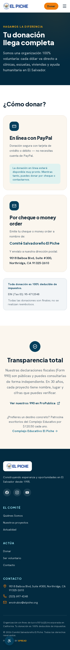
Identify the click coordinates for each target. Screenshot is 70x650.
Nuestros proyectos (15, 522)
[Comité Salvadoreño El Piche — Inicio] (15, 6)
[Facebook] (7, 492)
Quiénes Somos (13, 515)
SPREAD (22, 640)
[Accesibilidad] (9, 640)
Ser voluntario (12, 558)
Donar (51, 6)
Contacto (9, 565)
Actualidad (9, 529)
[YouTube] (27, 492)
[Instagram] (17, 492)
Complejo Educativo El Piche (33, 431)
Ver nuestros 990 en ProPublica (32, 403)
